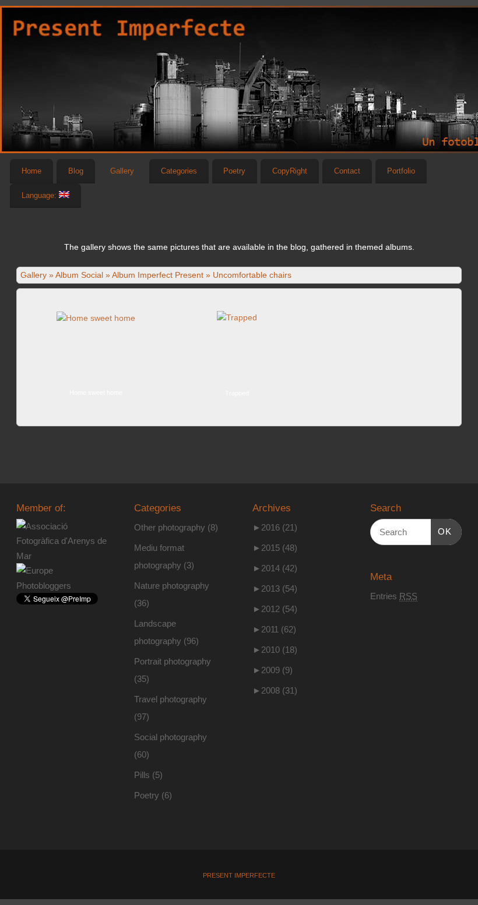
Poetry (234, 171)
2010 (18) (274, 650)
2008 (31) (274, 690)
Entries (393, 596)
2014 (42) (274, 568)
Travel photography (170, 699)
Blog (75, 171)
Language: (40, 195)
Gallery (122, 171)
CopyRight (289, 171)
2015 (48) (274, 548)
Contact (347, 171)
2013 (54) (274, 588)
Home (31, 171)
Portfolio (401, 171)
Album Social (79, 275)
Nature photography (171, 586)
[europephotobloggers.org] (62, 586)
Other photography (169, 527)
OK (441, 531)
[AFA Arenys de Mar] (62, 556)
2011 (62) (274, 629)
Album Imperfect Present (157, 275)
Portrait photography (172, 661)
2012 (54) (274, 609)
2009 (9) (272, 670)
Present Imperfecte (239, 875)
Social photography (170, 737)
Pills (142, 775)
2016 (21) (274, 527)
